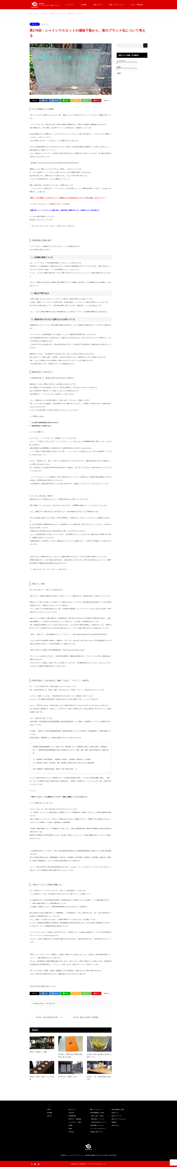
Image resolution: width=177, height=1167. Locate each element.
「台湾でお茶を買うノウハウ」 (98, 1122)
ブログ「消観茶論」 (137, 4)
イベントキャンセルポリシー (98, 1128)
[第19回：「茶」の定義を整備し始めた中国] (99, 1067)
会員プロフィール (116, 1116)
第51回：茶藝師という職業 (38, 1052)
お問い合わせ (115, 1125)
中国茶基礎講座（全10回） (97, 1112)
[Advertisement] (132, 110)
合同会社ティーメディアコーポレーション (92, 1164)
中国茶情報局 (72, 1116)
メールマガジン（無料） (75, 1122)
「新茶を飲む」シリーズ (97, 1119)
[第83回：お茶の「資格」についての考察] (42, 1067)
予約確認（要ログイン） (97, 1132)
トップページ (69, 4)
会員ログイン (115, 1112)
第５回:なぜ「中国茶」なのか (67, 1076)
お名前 (119, 67)
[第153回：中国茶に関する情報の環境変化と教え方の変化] (70, 1044)
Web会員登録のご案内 (118, 1109)
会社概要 (83, 4)
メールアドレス (121, 61)
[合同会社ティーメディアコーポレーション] (88, 1147)
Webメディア (72, 1109)
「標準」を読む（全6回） (97, 1116)
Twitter (70, 1128)
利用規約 (114, 1122)
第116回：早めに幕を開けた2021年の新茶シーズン (99, 1056)
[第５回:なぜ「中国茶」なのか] (70, 1067)
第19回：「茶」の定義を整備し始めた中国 (99, 1078)
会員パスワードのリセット (119, 1119)
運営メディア (98, 4)
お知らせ (49, 1116)
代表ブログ (35, 24)
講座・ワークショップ (116, 4)
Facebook (71, 1132)
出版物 (70, 1125)
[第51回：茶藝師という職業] (42, 1042)
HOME (49, 1109)
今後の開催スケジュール (97, 1125)
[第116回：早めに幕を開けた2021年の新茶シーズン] (99, 1044)
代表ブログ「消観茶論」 (75, 1119)
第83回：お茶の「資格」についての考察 (42, 1078)
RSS (38, 1163)
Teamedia (71, 1112)
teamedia (41, 1003)
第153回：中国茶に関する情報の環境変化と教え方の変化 (70, 1056)
